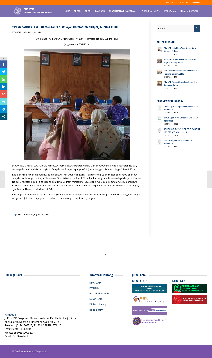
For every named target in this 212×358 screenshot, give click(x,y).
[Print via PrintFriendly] (3, 101)
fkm (19, 214)
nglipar (37, 214)
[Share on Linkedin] (3, 86)
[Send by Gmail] (3, 94)
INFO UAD (170, 2)
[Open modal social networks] (3, 116)
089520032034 (26, 332)
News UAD (95, 299)
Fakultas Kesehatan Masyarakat (31, 351)
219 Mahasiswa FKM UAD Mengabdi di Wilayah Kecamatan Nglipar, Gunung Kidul (65, 27)
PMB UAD (94, 288)
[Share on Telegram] (3, 109)
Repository (96, 310)
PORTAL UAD (183, 2)
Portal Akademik (99, 293)
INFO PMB (196, 2)
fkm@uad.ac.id (21, 336)
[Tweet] (3, 71)
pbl (43, 214)
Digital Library (97, 304)
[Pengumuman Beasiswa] (2, 179)
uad (47, 214)
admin (38, 32)
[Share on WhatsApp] (3, 79)
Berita (27, 32)
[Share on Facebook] (3, 64)
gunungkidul (27, 214)
